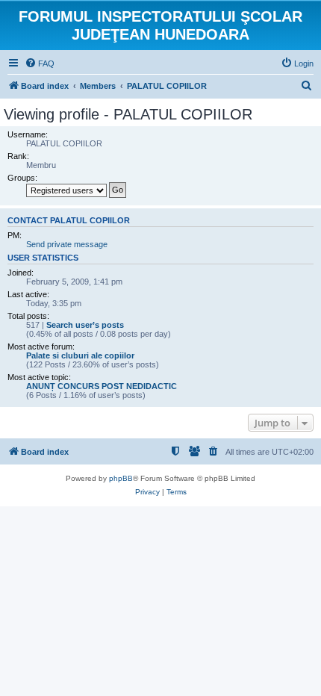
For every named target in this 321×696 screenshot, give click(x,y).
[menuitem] (39, 63)
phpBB (121, 478)
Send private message (66, 244)
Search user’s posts (85, 324)
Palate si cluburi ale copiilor (80, 355)
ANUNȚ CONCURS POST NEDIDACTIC (101, 386)
